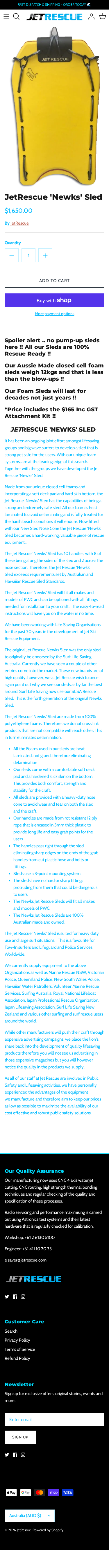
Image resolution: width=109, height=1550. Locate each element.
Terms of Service (20, 1349)
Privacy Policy (17, 1340)
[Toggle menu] (6, 16)
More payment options (54, 313)
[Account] (89, 16)
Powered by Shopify (48, 1530)
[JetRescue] (54, 16)
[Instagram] (23, 1296)
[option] (54, 107)
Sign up (20, 1437)
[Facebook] (15, 1296)
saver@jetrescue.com (27, 1260)
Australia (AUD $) (25, 1515)
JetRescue (19, 223)
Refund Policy (17, 1358)
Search (11, 1331)
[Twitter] (7, 1296)
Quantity (13, 242)
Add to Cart (54, 280)
